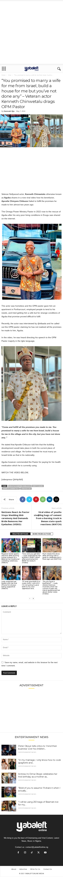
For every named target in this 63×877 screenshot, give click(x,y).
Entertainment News (27, 752)
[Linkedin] (49, 499)
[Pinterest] (36, 499)
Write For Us (35, 869)
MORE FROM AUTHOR (42, 534)
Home (3, 75)
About (13, 869)
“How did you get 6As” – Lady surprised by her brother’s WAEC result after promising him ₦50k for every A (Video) (31, 558)
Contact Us (47, 869)
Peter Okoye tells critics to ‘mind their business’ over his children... (37, 747)
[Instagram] (25, 853)
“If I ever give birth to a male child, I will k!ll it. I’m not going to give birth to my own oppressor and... (31, 584)
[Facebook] (22, 499)
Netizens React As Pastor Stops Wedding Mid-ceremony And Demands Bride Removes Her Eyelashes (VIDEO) (15, 518)
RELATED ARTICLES (20, 534)
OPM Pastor (26, 489)
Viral (9, 75)
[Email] (56, 499)
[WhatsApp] (43, 499)
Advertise (23, 869)
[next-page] (33, 598)
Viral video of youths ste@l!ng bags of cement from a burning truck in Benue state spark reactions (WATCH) (48, 518)
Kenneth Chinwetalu (11, 489)
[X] (29, 499)
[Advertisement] (31, 32)
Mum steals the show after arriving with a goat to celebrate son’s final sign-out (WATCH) (51, 556)
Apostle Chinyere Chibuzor (19, 486)
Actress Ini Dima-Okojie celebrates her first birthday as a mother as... (37, 775)
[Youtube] (45, 853)
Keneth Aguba (37, 486)
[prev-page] (29, 598)
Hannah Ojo (9, 111)
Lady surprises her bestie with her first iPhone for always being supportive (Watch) (9, 584)
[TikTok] (31, 853)
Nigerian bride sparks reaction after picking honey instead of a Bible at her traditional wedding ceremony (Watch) (10, 558)
